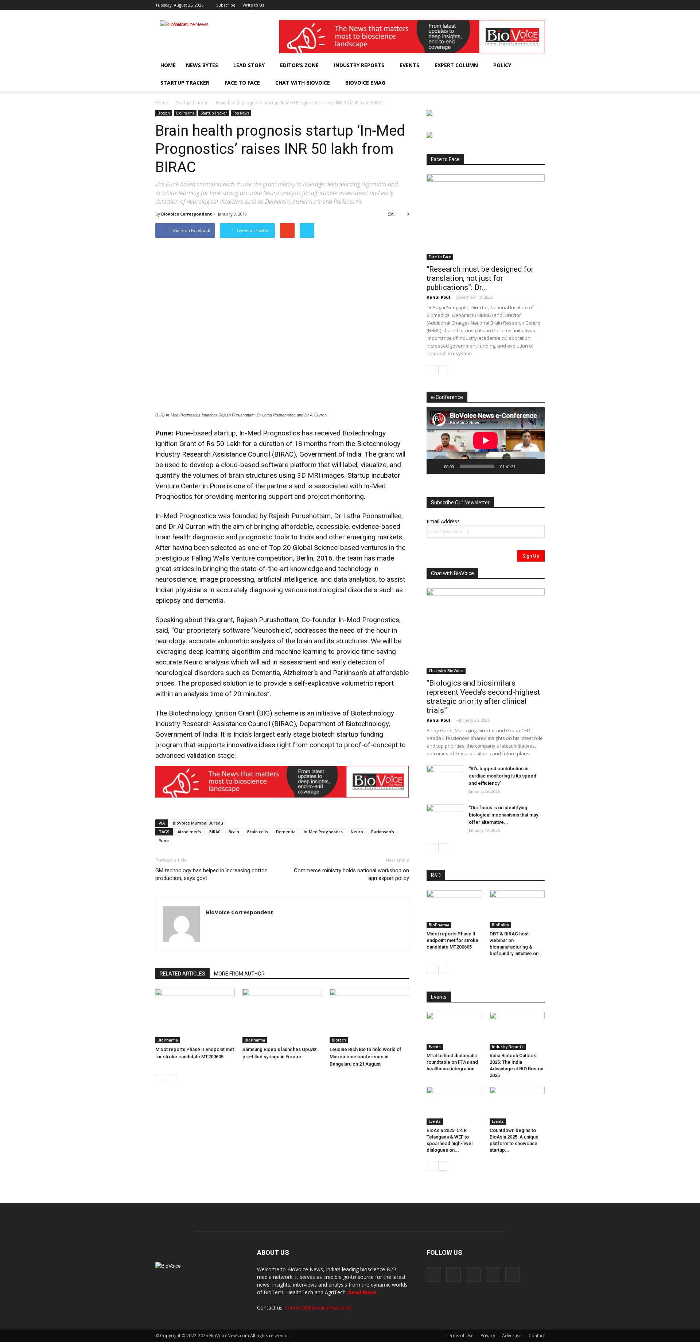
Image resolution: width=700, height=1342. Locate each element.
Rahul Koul (438, 297)
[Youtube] (539, 5)
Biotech (164, 113)
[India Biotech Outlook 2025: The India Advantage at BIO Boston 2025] (517, 1031)
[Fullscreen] (535, 466)
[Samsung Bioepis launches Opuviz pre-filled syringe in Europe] (282, 1016)
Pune (164, 840)
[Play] (436, 466)
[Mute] (523, 466)
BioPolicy (500, 924)
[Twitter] (527, 5)
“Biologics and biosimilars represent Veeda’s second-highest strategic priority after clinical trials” (483, 697)
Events (409, 65)
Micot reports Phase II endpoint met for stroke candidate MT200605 (452, 940)
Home (168, 65)
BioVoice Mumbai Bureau (198, 823)
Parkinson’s (382, 831)
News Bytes (202, 65)
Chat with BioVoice (302, 82)
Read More (362, 1292)
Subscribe (226, 5)
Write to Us (253, 5)
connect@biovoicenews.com (319, 1307)
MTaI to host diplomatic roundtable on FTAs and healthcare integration (452, 1062)
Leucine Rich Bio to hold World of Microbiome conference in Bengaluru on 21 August (365, 1057)
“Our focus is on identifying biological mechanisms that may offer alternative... (503, 815)
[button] (518, 83)
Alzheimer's (189, 831)
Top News (241, 113)
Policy (502, 65)
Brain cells (257, 831)
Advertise (512, 1336)
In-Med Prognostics (323, 831)
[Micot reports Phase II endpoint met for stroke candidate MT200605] (195, 1016)
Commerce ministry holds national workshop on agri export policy (351, 874)
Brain (234, 831)
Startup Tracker (184, 82)
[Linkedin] (515, 5)
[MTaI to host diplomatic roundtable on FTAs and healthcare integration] (454, 1031)
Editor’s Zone (299, 65)
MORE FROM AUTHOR (239, 974)
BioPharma (185, 113)
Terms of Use (460, 1336)
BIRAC (215, 831)
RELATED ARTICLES (182, 974)
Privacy (488, 1336)
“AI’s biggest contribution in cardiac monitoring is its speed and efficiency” (502, 776)
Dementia (286, 831)
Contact (537, 1336)
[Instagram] (503, 5)
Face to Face (242, 82)
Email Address (443, 521)
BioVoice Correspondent (186, 214)
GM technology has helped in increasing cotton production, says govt (211, 874)
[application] (486, 440)
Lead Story (249, 65)
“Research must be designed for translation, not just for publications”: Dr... (480, 278)
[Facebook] (491, 5)
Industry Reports (359, 65)
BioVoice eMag (365, 82)
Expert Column (456, 65)
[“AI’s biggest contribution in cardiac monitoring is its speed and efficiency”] (445, 778)
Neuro (357, 831)
